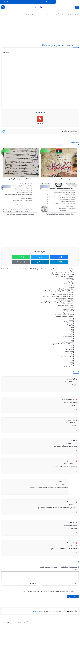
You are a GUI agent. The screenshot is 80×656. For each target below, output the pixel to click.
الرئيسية (77, 14)
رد (76, 389)
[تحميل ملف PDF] (40, 119)
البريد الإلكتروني (32, 583)
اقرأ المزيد (36, 611)
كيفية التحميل (46, 2)
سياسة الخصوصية (35, 2)
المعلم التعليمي (40, 7)
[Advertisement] (40, 31)
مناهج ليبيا (70, 14)
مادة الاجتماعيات (50, 14)
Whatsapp (1, 2)
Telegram (7, 2)
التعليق (74, 569)
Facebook (4, 2)
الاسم (75, 583)
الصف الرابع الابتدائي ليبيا (61, 14)
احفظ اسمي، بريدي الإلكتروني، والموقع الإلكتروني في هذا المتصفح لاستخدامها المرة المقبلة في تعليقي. (47, 591)
